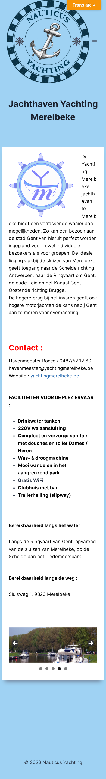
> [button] (90, 644)
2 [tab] (46, 668)
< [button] (15, 644)
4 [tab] (59, 668)
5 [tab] (65, 668)
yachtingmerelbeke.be (54, 376)
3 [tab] (53, 668)
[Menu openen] (94, 41)
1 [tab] (40, 668)
